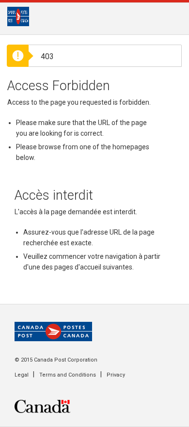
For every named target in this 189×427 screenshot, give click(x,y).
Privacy (116, 375)
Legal (22, 375)
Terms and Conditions (67, 375)
